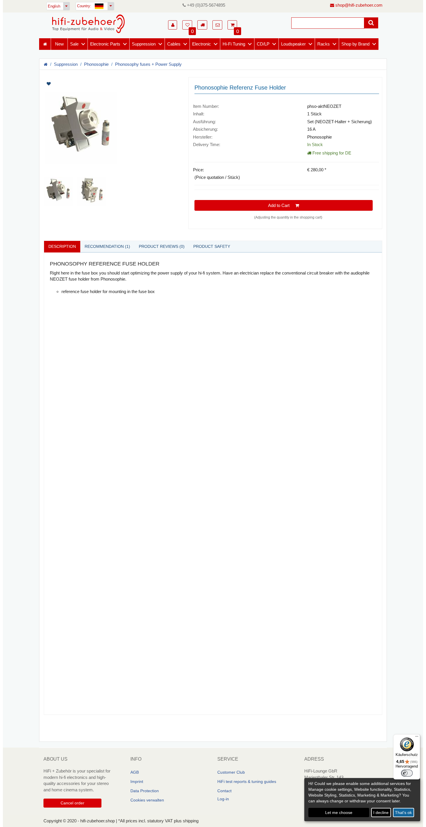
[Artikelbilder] (111, 141)
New (59, 43)
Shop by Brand (355, 43)
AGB (134, 772)
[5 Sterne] (95, 631)
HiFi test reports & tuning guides (246, 781)
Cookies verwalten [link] (147, 800)
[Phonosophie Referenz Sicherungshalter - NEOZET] (112, 127)
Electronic (201, 43)
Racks (323, 43)
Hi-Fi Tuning (234, 43)
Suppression (144, 43)
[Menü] (416, 737)
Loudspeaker (293, 43)
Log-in (223, 799)
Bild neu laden (151, 596)
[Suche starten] (371, 22)
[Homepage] (88, 23)
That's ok (403, 812)
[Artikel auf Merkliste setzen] (79, 83)
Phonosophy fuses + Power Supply (148, 64)
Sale (74, 43)
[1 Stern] (71, 631)
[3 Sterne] (83, 631)
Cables (174, 43)
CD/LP (263, 43)
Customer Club (231, 772)
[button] (172, 25)
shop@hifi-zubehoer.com (358, 5)
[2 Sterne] (77, 631)
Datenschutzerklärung (200, 623)
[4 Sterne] (89, 631)
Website (70, 705)
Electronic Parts (105, 43)
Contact (224, 790)
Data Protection (144, 790)
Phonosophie (96, 64)
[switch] (407, 773)
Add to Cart (281, 205)
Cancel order (72, 803)
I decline (381, 812)
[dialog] (362, 799)
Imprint (136, 781)
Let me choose (338, 812)
